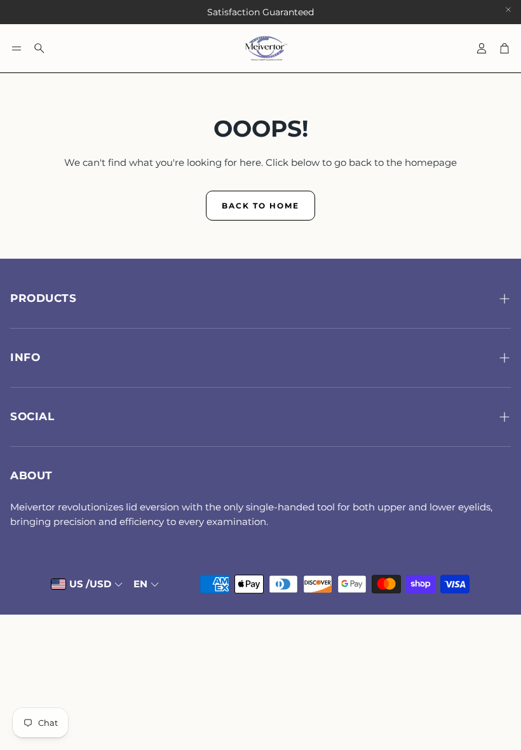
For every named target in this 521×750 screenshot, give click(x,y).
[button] (16, 48)
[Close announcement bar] (508, 9)
